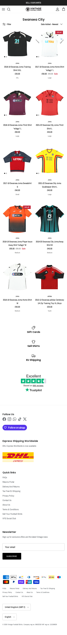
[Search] (10, 9)
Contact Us (6, 500)
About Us (6, 504)
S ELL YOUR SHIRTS (33, 2)
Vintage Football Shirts (15, 624)
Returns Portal (8, 482)
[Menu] (3, 9)
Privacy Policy (8, 495)
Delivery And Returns (11, 486)
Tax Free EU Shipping (11, 491)
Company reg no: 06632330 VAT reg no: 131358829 (40, 624)
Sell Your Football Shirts (12, 514)
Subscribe (12, 556)
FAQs (4, 477)
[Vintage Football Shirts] (33, 9)
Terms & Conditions (10, 509)
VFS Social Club (9, 518)
